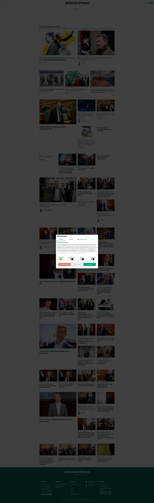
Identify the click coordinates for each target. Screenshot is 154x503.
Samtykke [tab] (61, 239)
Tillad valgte (77, 264)
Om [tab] (93, 239)
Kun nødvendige (64, 264)
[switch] (71, 259)
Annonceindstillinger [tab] (82, 239)
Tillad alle (90, 264)
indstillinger (92, 250)
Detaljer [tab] (71, 239)
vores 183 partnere (63, 244)
